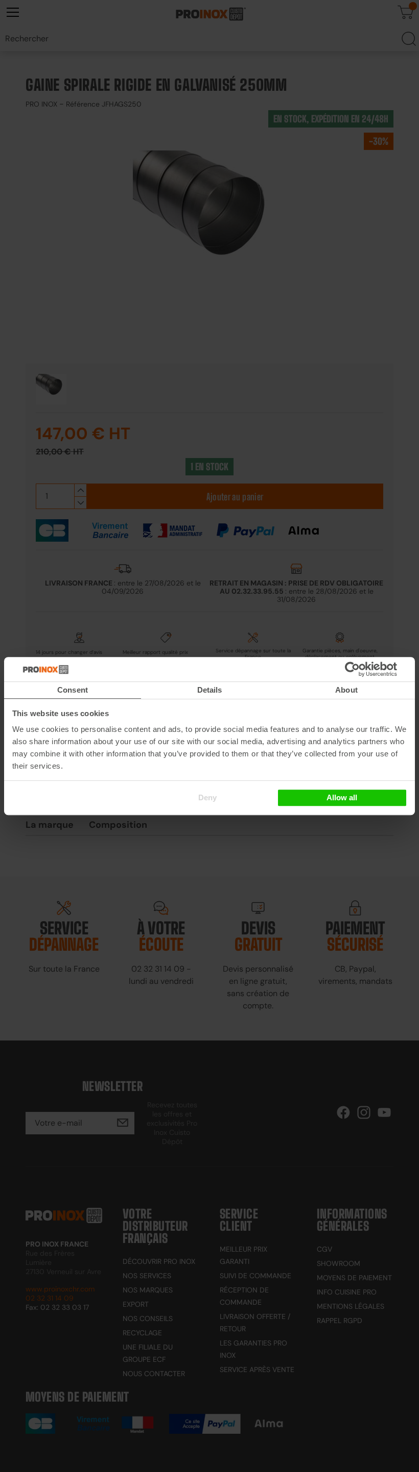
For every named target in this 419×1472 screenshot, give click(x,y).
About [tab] (346, 690)
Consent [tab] (72, 690)
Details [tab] (209, 690)
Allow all (342, 797)
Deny (207, 797)
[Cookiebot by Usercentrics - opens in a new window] (367, 669)
